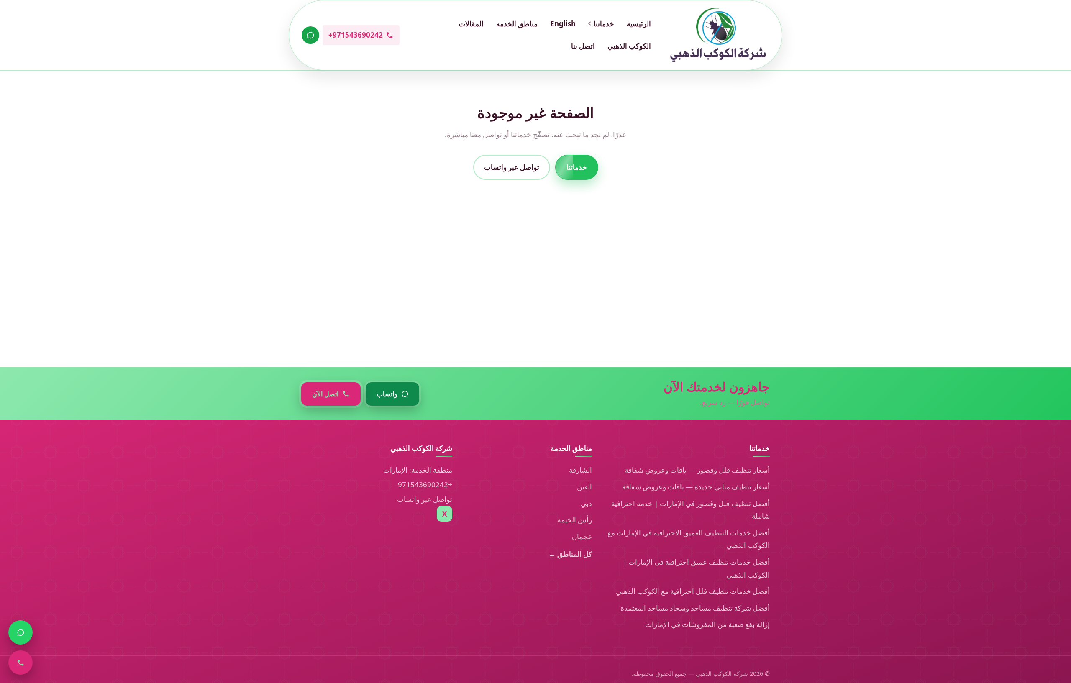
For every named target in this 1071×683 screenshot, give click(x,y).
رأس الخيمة (574, 519)
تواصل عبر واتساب (511, 166)
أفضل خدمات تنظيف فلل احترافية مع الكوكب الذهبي (693, 591)
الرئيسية (639, 23)
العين (584, 486)
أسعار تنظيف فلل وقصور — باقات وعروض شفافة (697, 470)
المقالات (471, 23)
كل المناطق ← (570, 554)
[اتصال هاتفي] (20, 662)
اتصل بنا (583, 46)
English (563, 23)
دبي (586, 503)
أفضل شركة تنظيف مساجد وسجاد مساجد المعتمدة (695, 608)
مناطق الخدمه (517, 23)
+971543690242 (425, 484)
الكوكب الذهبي (629, 46)
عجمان (582, 536)
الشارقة (580, 470)
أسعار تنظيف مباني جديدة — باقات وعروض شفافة (696, 486)
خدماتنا (604, 23)
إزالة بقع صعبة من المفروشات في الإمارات (707, 624)
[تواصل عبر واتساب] (310, 35)
